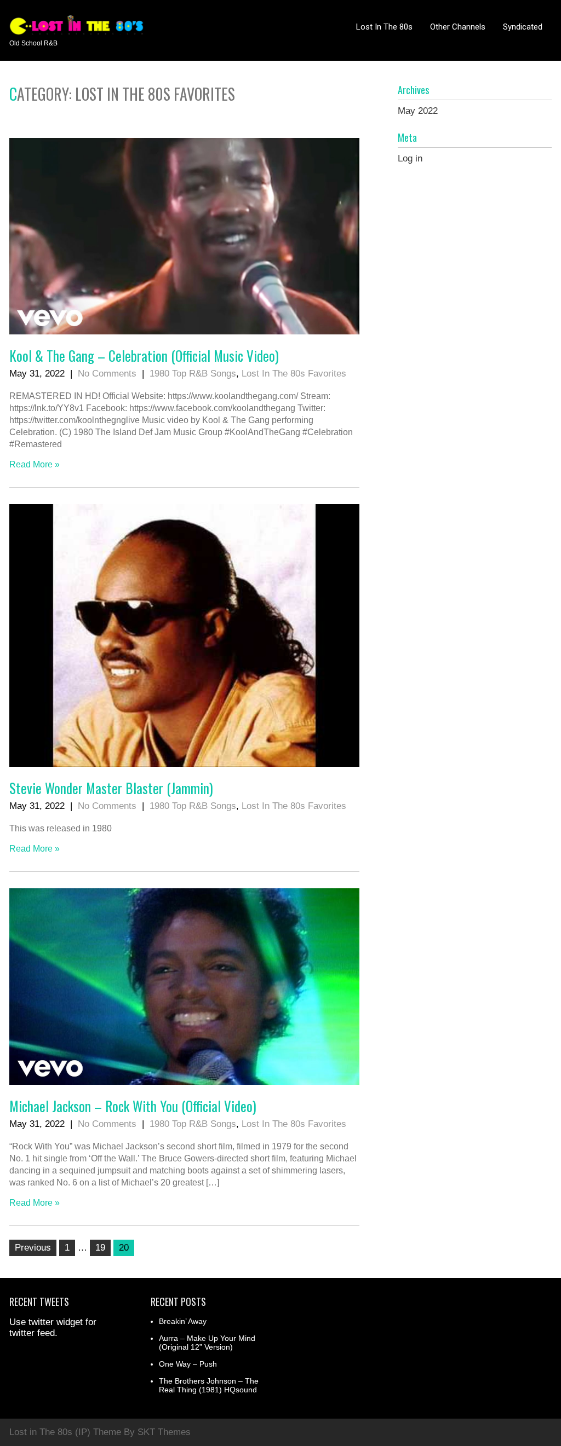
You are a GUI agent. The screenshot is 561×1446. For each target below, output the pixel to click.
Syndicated (522, 27)
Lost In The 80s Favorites (294, 373)
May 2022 (418, 111)
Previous (33, 1247)
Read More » (34, 464)
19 (100, 1247)
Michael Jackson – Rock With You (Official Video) (132, 1106)
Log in (410, 158)
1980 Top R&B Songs (193, 373)
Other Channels (457, 27)
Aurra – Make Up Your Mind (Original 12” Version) (207, 1342)
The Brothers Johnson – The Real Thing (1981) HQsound (209, 1385)
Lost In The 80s (384, 27)
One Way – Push (188, 1364)
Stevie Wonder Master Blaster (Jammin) (111, 788)
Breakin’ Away (183, 1321)
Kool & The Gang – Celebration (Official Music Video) (144, 355)
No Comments (107, 373)
